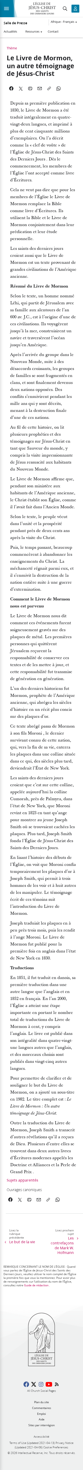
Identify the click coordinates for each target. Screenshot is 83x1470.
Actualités (10, 31)
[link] (35, 1189)
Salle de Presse (15, 23)
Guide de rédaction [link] (36, 1285)
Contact (53, 31)
